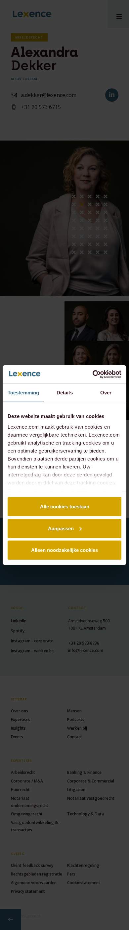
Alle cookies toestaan (64, 506)
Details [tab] (65, 392)
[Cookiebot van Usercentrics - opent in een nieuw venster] (92, 374)
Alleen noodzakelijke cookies (64, 550)
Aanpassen (61, 528)
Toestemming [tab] (23, 392)
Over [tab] (105, 392)
